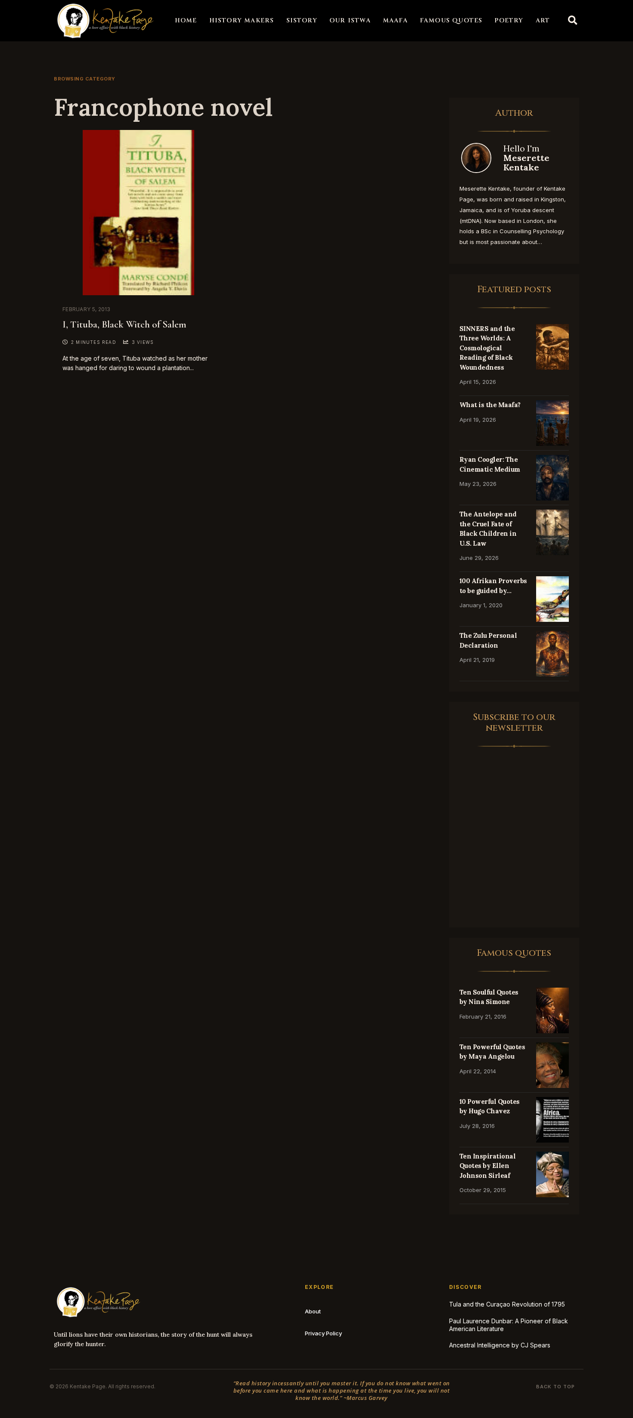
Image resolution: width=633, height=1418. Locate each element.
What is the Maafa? (490, 405)
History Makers (241, 20)
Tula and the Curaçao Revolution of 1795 (507, 1304)
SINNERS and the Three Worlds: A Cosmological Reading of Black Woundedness (487, 347)
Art (543, 20)
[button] (572, 20)
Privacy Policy (323, 1333)
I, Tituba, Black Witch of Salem (124, 324)
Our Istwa (350, 20)
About (313, 1311)
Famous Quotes (451, 20)
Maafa (395, 20)
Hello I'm (526, 158)
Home (186, 20)
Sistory (301, 20)
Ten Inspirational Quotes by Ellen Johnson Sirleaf (487, 1166)
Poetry (508, 20)
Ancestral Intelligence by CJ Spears (499, 1345)
